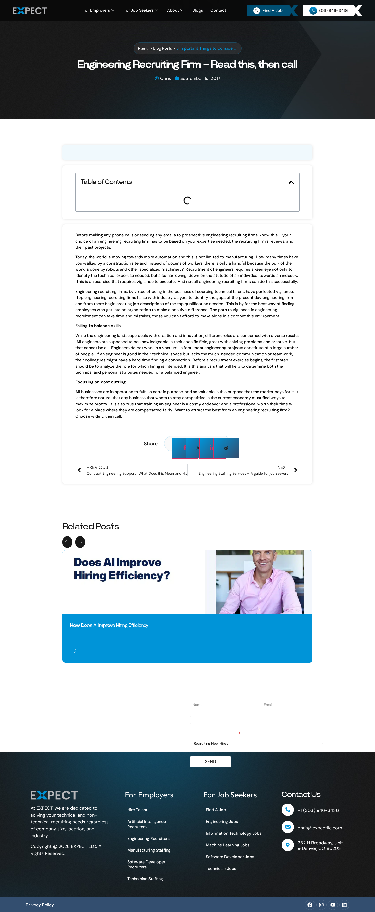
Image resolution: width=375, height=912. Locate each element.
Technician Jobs (221, 868)
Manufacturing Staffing (148, 850)
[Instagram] (321, 905)
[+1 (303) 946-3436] (288, 810)
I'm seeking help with (215, 734)
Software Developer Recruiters (146, 864)
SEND (210, 761)
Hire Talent (137, 810)
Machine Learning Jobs (227, 845)
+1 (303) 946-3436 (318, 810)
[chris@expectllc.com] (288, 827)
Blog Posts (162, 48)
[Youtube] (333, 905)
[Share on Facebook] (185, 448)
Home (143, 48)
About (173, 10)
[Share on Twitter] (198, 448)
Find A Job (216, 810)
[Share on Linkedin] (212, 448)
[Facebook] (310, 905)
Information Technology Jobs (233, 833)
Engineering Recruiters (148, 838)
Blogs (197, 10)
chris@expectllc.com (320, 828)
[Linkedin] (344, 905)
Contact (218, 10)
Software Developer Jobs (230, 856)
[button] (291, 182)
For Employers (96, 10)
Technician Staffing (145, 878)
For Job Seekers (138, 10)
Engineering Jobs (222, 821)
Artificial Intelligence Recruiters (146, 824)
